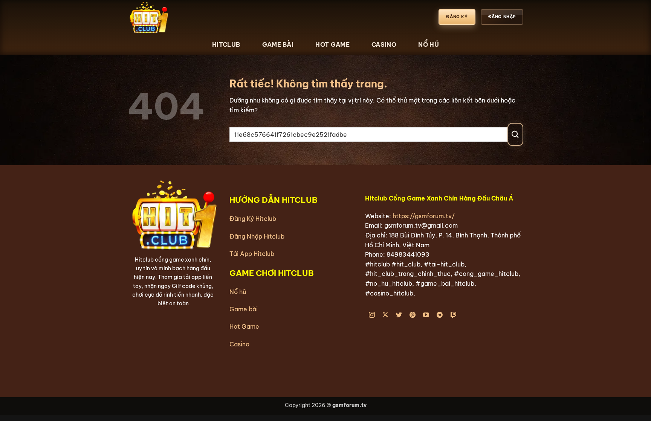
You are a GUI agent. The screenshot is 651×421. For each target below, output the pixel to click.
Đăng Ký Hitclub (252, 218)
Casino (383, 44)
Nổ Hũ (428, 44)
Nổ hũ (237, 291)
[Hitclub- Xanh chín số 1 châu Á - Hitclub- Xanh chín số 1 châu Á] (165, 17)
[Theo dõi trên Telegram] (440, 315)
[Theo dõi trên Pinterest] (412, 315)
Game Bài (277, 44)
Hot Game (332, 44)
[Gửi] (515, 134)
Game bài (243, 309)
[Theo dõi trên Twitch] (453, 315)
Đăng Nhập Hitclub (256, 236)
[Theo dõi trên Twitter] (399, 315)
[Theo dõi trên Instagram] (372, 315)
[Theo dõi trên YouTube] (426, 315)
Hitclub (226, 44)
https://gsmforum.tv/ (424, 216)
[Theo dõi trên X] (385, 315)
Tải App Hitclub (251, 253)
